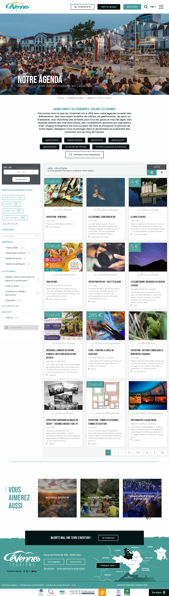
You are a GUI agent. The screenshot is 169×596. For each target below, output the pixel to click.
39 (147, 452)
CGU (74, 585)
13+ (129, 452)
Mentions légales (9, 585)
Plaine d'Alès (14, 248)
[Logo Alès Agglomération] (62, 592)
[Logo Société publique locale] (82, 592)
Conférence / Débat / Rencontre (22, 293)
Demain (10, 204)
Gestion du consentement (58, 585)
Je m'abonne (108, 538)
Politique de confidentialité (32, 585)
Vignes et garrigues (17, 264)
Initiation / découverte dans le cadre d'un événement (22, 279)
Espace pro (141, 585)
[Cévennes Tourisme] (17, 7)
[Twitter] (30, 571)
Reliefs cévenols (16, 258)
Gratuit (12, 317)
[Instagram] (27, 571)
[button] (145, 6)
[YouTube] (32, 571)
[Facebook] (24, 571)
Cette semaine (14, 218)
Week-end (12, 211)
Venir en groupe (125, 585)
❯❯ (162, 452)
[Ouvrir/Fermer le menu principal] (161, 7)
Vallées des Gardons (18, 253)
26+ (138, 452)
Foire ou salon (14, 286)
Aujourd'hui (12, 197)
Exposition (13, 300)
